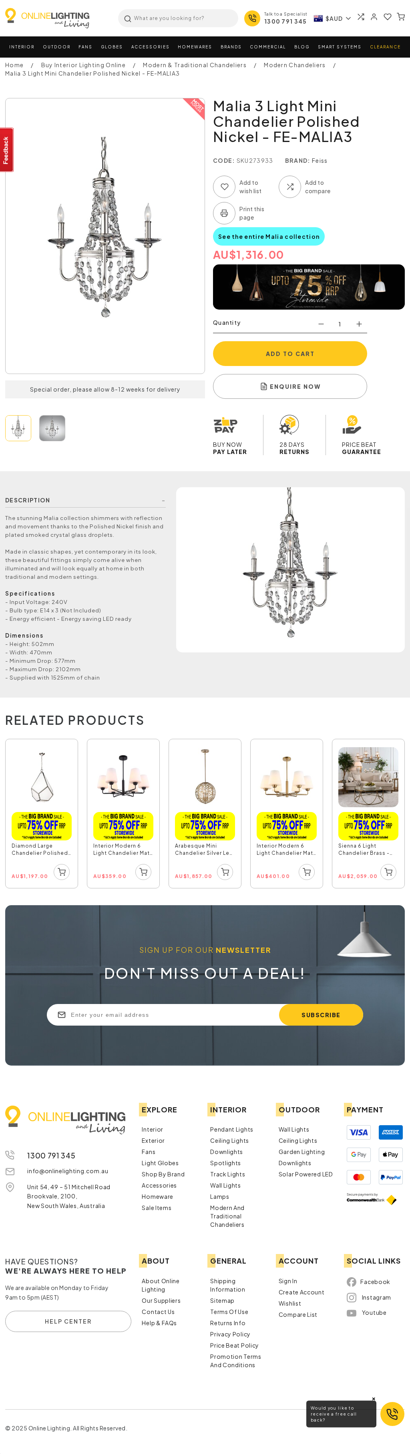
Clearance (385, 46)
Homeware (157, 1196)
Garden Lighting (302, 1151)
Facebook (375, 1281)
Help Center (68, 1321)
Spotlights (225, 1162)
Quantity (227, 322)
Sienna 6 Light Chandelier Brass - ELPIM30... (364, 850)
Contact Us (158, 1311)
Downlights (226, 1151)
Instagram (376, 1297)
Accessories (150, 46)
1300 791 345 (285, 21)
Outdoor (56, 46)
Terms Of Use (229, 1311)
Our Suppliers (161, 1300)
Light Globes (160, 1162)
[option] (42, 814)
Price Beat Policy (234, 1345)
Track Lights (227, 1174)
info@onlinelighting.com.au (67, 1170)
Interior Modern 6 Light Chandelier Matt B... (122, 850)
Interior (21, 46)
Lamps (219, 1196)
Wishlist (290, 1303)
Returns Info (227, 1322)
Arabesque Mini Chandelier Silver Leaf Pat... (205, 850)
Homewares (195, 46)
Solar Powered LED (306, 1174)
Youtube (374, 1312)
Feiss (320, 160)
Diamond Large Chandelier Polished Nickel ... (40, 850)
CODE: (224, 160)
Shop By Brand (163, 1174)
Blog (302, 46)
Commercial (268, 46)
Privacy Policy (230, 1334)
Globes (112, 46)
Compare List (298, 1314)
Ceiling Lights (229, 1140)
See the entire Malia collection (269, 236)
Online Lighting (47, 18)
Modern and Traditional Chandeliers (227, 1216)
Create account (302, 1292)
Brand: (298, 160)
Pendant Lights (231, 1129)
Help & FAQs (159, 1322)
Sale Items (156, 1207)
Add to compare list (290, 187)
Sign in (288, 1280)
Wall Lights (225, 1185)
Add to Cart (290, 353)
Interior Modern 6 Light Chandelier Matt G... (286, 850)
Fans (85, 46)
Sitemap (222, 1300)
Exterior (153, 1140)
